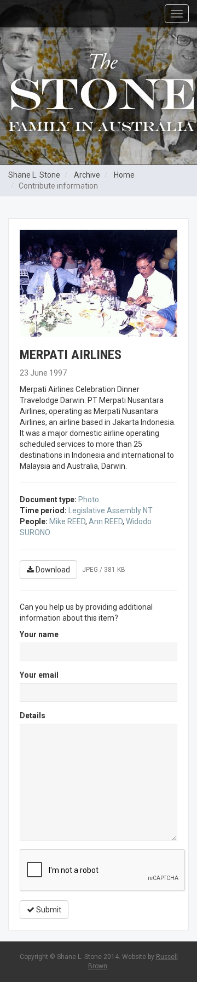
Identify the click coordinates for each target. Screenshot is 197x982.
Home (124, 175)
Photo (88, 499)
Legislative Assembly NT (110, 510)
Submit (47, 909)
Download (52, 569)
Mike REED (67, 521)
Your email (39, 675)
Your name (39, 634)
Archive (87, 175)
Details (32, 715)
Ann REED (106, 521)
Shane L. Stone (34, 175)
